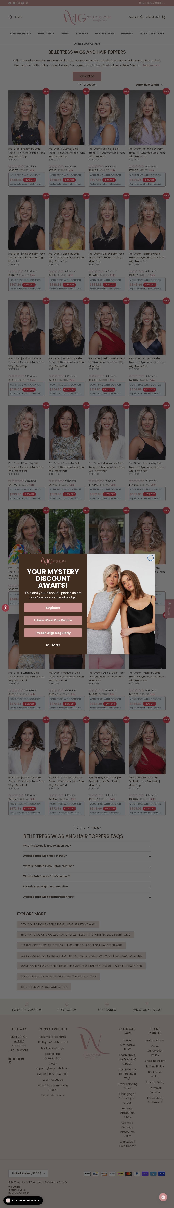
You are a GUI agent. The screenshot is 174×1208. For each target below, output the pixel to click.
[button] (23, 1200)
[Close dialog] (151, 558)
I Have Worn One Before (53, 620)
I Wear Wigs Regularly (53, 633)
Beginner (53, 607)
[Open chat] (163, 1197)
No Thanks (53, 645)
